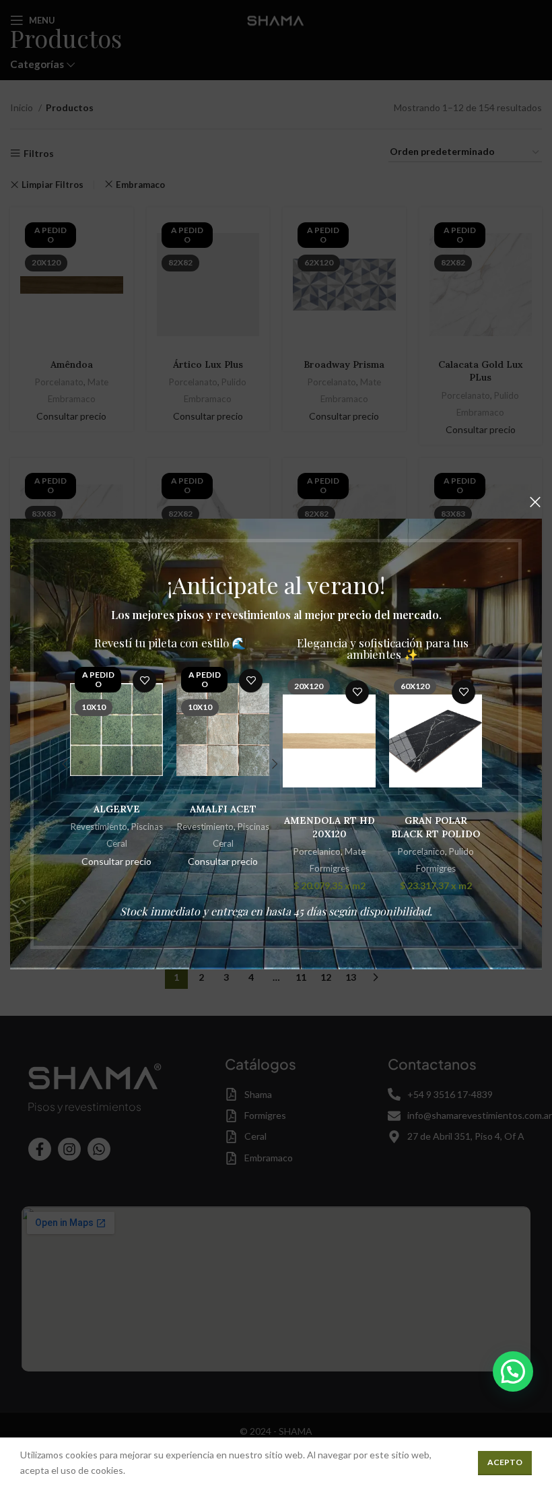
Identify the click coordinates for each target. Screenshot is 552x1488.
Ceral (116, 843)
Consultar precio (116, 861)
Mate (355, 851)
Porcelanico (317, 851)
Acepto (504, 1462)
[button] (513, 1371)
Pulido (461, 851)
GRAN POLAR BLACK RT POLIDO (435, 827)
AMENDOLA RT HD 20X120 (329, 827)
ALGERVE (117, 809)
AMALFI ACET (223, 809)
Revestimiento (99, 826)
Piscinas (147, 826)
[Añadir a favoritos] (144, 680)
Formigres (329, 868)
